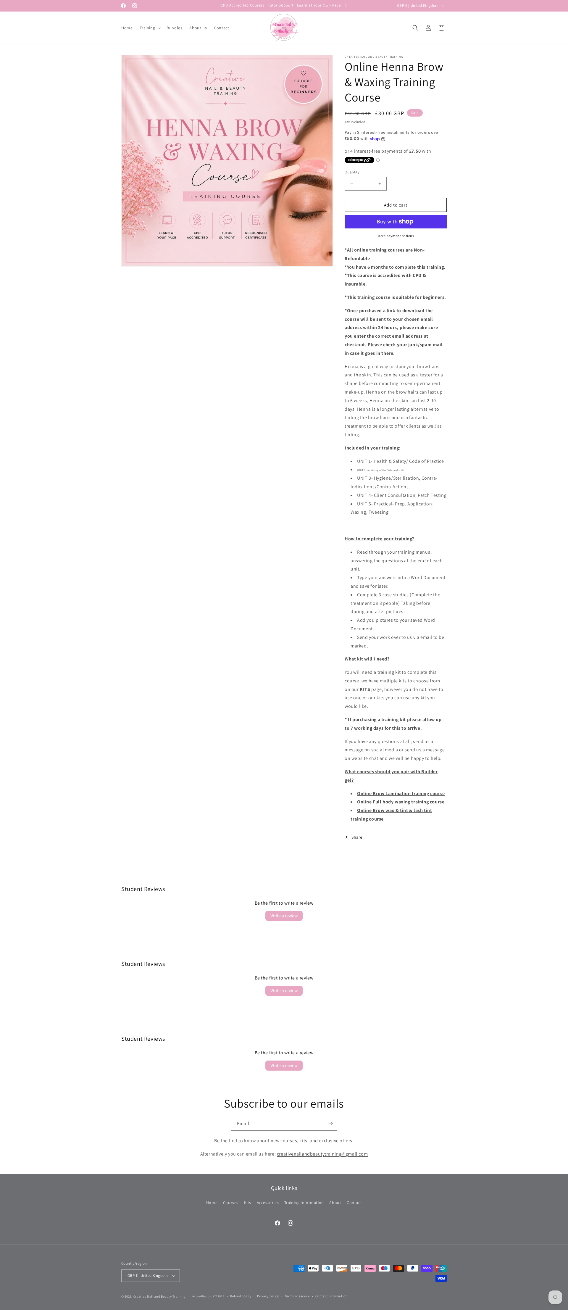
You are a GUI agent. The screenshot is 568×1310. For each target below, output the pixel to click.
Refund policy (240, 1296)
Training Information (304, 1202)
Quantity (352, 172)
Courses (230, 1202)
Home (211, 1202)
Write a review (284, 916)
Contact (354, 1202)
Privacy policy (268, 1296)
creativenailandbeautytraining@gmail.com (322, 1154)
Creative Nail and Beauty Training (159, 1296)
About (335, 1202)
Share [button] (356, 837)
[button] (149, 28)
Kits (247, 1202)
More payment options (395, 235)
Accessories (268, 1202)
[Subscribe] (330, 1124)
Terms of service (297, 1296)
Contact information (331, 1296)
